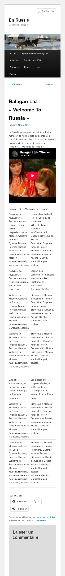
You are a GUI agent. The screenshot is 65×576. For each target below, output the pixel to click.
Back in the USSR (32, 60)
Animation (14, 60)
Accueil (13, 53)
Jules (52, 517)
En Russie (19, 20)
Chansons (14, 67)
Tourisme (14, 73)
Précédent (15, 84)
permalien (41, 520)
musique (41, 517)
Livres (37, 67)
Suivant (51, 84)
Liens (26, 67)
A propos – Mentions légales (34, 53)
